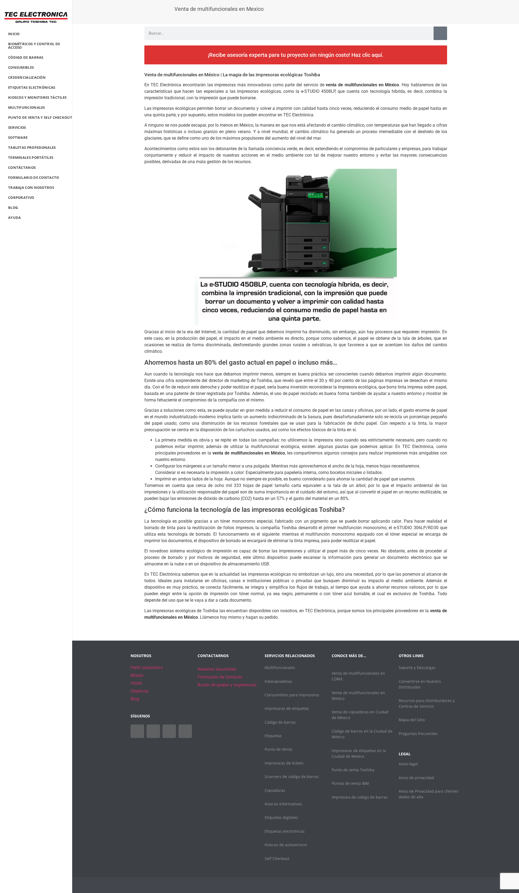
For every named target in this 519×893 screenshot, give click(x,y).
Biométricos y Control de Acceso (34, 45)
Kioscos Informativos (283, 803)
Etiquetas (273, 735)
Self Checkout (277, 858)
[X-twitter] (153, 731)
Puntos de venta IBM (350, 783)
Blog (13, 207)
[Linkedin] (185, 731)
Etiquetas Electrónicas (31, 87)
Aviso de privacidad (416, 777)
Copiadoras (275, 790)
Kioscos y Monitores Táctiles (37, 97)
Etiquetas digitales (281, 817)
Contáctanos (22, 167)
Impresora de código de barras (360, 797)
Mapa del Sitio (412, 719)
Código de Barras (26, 57)
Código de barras (280, 722)
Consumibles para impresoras (292, 694)
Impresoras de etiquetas (287, 708)
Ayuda (14, 217)
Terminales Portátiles (30, 157)
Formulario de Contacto (33, 177)
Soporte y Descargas (417, 667)
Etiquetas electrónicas (285, 831)
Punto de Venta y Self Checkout (40, 117)
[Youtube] (169, 731)
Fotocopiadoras (278, 681)
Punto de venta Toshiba (353, 769)
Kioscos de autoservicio (286, 844)
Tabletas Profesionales (32, 147)
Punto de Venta (278, 749)
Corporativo (21, 197)
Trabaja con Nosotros (31, 187)
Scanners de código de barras (292, 776)
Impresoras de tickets (284, 763)
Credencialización (27, 77)
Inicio (14, 33)
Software (18, 137)
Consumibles (21, 67)
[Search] (440, 33)
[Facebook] (137, 731)
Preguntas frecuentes (418, 733)
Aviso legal (408, 763)
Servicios (17, 127)
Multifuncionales (26, 107)
